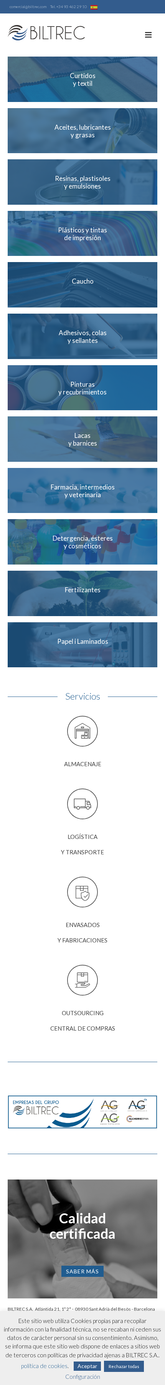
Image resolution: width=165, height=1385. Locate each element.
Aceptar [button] (87, 1366)
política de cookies (44, 1365)
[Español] (94, 6)
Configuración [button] (82, 1376)
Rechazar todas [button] (124, 1366)
